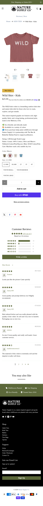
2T (21, 164)
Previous (19, 16)
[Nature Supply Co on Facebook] (6, 417)
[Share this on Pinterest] (15, 215)
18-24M (14, 164)
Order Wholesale (7, 453)
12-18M (5, 164)
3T (26, 164)
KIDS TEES (18, 21)
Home (8, 21)
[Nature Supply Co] (21, 8)
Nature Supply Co (23, 489)
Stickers (4, 435)
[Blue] (21, 155)
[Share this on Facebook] (10, 215)
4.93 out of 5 (27, 234)
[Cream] (15, 155)
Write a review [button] (21, 257)
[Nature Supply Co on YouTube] (13, 417)
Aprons (4, 440)
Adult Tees (5, 428)
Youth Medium (22, 170)
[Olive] (4, 155)
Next (25, 16)
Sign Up (21, 478)
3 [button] (22, 364)
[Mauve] (10, 155)
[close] (41, 2)
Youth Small (8, 170)
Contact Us (5, 455)
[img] (7, 271)
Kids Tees (5, 430)
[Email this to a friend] (21, 215)
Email (4, 468)
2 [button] (18, 364)
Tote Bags (5, 437)
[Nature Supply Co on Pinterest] (11, 417)
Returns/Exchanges (8, 451)
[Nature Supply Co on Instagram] (8, 417)
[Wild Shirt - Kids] (21, 47)
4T (32, 164)
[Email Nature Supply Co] (3, 417)
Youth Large (8, 175)
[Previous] (15, 69)
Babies (4, 433)
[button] (11, 241)
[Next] (27, 69)
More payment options (21, 202)
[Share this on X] (4, 215)
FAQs (4, 448)
